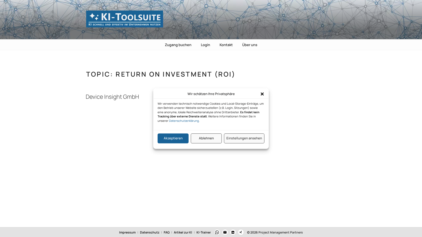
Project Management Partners (280, 232)
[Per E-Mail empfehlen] (225, 232)
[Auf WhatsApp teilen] (217, 232)
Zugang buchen (178, 44)
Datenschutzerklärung (184, 121)
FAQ (166, 232)
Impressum (127, 232)
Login (205, 44)
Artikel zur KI (183, 232)
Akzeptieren (173, 138)
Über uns (249, 44)
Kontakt (226, 44)
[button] (262, 94)
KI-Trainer (203, 232)
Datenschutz (149, 232)
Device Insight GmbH (112, 97)
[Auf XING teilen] (241, 232)
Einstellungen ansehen (244, 138)
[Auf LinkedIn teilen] (233, 232)
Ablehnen (206, 138)
